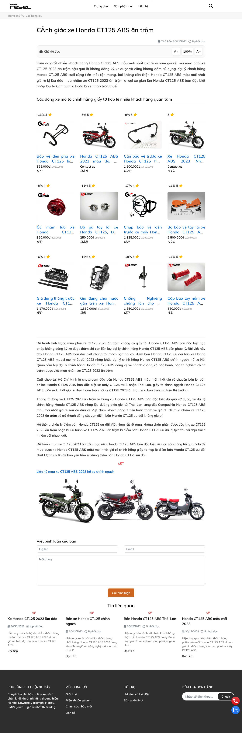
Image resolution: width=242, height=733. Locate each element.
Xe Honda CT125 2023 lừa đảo (32, 618)
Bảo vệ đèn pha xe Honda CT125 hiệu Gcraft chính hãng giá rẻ (56, 163)
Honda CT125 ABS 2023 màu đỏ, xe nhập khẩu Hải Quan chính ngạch (99, 163)
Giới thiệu (72, 694)
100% (187, 51)
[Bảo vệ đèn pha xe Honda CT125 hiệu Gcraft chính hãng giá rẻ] (56, 135)
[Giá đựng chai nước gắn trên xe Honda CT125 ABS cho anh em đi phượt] (99, 277)
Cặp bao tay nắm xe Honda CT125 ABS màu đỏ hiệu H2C (187, 303)
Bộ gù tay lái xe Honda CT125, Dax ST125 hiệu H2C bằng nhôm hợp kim (99, 234)
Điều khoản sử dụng (79, 700)
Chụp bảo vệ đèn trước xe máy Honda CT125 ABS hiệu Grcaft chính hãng (143, 234)
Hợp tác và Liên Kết (137, 694)
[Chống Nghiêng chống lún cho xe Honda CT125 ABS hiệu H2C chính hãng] (143, 277)
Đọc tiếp (13, 651)
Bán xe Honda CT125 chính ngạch (88, 621)
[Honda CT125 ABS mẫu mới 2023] (208, 613)
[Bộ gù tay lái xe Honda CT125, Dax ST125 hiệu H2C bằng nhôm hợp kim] (99, 206)
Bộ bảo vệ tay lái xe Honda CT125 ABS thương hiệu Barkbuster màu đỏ (187, 234)
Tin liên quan (121, 605)
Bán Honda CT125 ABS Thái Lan (150, 618)
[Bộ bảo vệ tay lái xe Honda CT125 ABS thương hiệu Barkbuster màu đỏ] (187, 206)
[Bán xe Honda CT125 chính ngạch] (92, 613)
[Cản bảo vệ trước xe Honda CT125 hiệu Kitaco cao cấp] (143, 135)
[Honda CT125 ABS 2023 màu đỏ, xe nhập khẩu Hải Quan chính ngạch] (99, 135)
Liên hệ (70, 712)
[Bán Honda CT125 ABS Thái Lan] (150, 613)
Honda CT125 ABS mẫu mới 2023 (204, 621)
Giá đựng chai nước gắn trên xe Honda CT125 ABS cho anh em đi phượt (99, 305)
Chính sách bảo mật (79, 706)
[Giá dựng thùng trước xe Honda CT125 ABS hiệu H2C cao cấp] (56, 277)
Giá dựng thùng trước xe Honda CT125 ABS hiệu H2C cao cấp (56, 305)
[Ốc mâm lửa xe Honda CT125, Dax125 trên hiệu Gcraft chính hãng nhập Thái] (56, 206)
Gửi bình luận (121, 593)
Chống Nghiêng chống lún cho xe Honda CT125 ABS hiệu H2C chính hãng (143, 305)
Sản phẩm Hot (133, 700)
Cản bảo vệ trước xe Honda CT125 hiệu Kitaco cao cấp (143, 161)
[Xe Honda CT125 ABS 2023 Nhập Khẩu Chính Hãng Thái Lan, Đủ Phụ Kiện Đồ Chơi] (187, 135)
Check (225, 696)
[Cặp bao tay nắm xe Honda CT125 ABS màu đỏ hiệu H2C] (187, 277)
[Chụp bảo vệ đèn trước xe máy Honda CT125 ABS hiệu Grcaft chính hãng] (143, 206)
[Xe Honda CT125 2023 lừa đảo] (34, 613)
